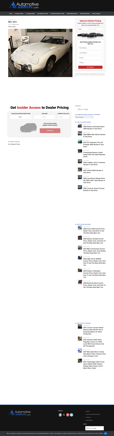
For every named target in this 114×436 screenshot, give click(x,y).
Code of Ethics (89, 420)
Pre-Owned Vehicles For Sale (57, 13)
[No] (112, 433)
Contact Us (88, 417)
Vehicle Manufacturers (72, 13)
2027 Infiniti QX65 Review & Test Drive (93, 171)
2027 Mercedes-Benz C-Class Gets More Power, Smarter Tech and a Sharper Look (94, 354)
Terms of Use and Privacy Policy (93, 414)
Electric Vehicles (96, 13)
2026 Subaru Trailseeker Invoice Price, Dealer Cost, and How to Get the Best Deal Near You (94, 274)
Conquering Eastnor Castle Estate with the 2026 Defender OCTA (94, 154)
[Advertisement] (73, 6)
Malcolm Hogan (15, 24)
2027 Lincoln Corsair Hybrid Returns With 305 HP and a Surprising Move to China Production (93, 330)
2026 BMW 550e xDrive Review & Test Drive (94, 135)
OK (105, 433)
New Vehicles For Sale (42, 13)
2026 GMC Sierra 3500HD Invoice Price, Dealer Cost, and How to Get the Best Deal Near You (94, 262)
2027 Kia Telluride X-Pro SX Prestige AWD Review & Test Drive (93, 144)
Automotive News (19, 13)
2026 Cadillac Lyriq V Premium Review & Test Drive (94, 163)
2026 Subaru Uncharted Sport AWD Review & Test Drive (93, 127)
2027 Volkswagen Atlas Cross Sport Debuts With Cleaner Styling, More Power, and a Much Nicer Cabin (93, 365)
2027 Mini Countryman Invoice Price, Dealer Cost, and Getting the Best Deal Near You (94, 251)
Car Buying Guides (30, 13)
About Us (88, 411)
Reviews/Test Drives (85, 13)
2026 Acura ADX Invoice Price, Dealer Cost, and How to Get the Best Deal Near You (94, 231)
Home (10, 13)
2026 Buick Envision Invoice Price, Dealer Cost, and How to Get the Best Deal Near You (94, 285)
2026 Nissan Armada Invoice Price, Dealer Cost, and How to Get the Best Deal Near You (94, 241)
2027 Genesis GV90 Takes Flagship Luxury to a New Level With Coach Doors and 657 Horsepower (93, 343)
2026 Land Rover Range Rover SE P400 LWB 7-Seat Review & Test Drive (94, 180)
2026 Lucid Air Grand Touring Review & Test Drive (93, 189)
